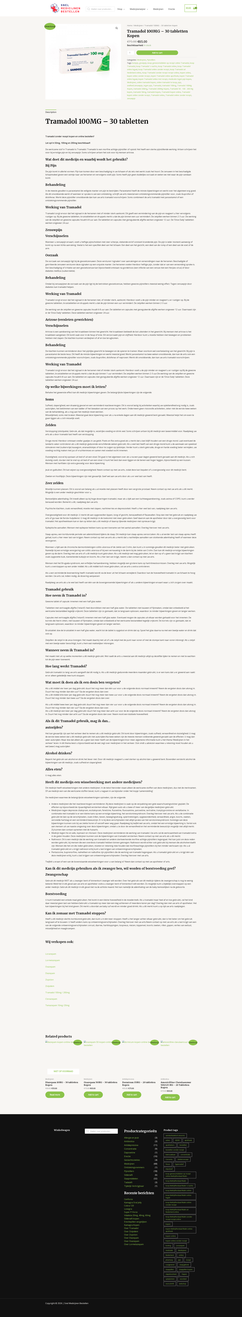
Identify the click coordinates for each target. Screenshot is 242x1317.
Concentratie (130, 1148)
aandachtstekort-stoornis (175, 1135)
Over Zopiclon (130, 1234)
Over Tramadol (131, 1228)
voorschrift (170, 1284)
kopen (168, 1224)
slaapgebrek (184, 1265)
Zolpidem (49, 986)
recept (188, 1260)
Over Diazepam (131, 1237)
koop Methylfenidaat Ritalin (176, 1181)
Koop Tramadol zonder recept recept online (160, 72)
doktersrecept (183, 1159)
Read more (55, 1094)
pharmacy (169, 1260)
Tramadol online (157, 95)
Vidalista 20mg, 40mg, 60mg (137, 1215)
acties (168, 1140)
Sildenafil (128, 1175)
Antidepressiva (131, 1145)
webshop (182, 1284)
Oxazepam (50, 966)
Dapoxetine (129, 1152)
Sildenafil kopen (131, 1218)
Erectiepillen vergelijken (135, 1221)
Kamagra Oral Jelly (133, 1202)
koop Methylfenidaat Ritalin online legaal (178, 1196)
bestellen (183, 1145)
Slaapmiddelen (131, 1178)
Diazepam (50, 973)
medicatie (169, 1250)
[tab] (50, 112)
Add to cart (157, 52)
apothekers (170, 1145)
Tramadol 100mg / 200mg (57, 992)
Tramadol (157, 85)
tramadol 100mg (169, 85)
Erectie (171, 9)
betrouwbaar (170, 1154)
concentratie (185, 1154)
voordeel (183, 1279)
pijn (179, 82)
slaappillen (170, 1269)
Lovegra (128, 1209)
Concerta (169, 1159)
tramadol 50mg (139, 92)
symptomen (170, 1279)
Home (129, 25)
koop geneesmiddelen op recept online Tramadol (168, 63)
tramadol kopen (154, 92)
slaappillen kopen (185, 1269)
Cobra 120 (129, 1205)
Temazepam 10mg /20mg (57, 1005)
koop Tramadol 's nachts (146, 66)
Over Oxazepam (131, 1241)
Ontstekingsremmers (134, 1167)
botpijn (135, 63)
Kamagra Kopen (131, 1225)
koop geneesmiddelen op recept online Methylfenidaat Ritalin (178, 1175)
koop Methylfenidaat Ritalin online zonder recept (178, 1203)
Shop (119, 9)
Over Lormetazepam (134, 1244)
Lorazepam (50, 953)
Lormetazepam (52, 960)
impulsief (169, 1169)
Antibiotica (129, 1141)
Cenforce (128, 1199)
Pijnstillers (151, 60)
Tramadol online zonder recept (178, 95)
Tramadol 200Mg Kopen (158, 89)
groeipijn (143, 63)
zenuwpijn (131, 98)
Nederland (170, 1255)
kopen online (185, 72)
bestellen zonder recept (175, 1150)
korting (168, 1245)
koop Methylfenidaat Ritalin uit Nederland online (177, 1210)
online (181, 1255)
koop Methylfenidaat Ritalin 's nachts (179, 1186)
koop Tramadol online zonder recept (153, 69)
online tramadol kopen (146, 82)
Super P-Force (131, 1212)
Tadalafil (128, 1182)
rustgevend (170, 1265)
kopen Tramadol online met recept (153, 79)
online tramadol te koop (167, 82)
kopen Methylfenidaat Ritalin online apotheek (179, 1230)
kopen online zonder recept (138, 76)
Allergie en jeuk (131, 1137)
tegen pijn (148, 85)
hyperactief (179, 1164)
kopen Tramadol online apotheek (165, 76)
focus (168, 1164)
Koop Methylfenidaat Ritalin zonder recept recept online (179, 1218)
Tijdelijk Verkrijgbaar (134, 1186)
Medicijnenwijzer (138, 9)
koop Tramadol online (167, 66)
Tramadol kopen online (171, 92)
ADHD (177, 1140)
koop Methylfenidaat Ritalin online (178, 1190)
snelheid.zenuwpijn (135, 85)
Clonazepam (51, 999)
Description (50, 112)
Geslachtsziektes (132, 1160)
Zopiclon (49, 979)
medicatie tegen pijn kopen (180, 79)
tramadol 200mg (140, 89)
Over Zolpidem (131, 1231)
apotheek (188, 1140)
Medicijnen (158, 9)
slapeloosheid (171, 1274)
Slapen (184, 1274)
